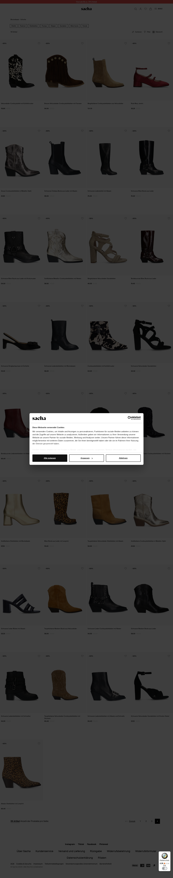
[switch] (164, 868)
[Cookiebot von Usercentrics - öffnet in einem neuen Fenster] (130, 418)
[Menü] (168, 852)
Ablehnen (123, 458)
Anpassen (85, 458)
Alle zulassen (50, 458)
